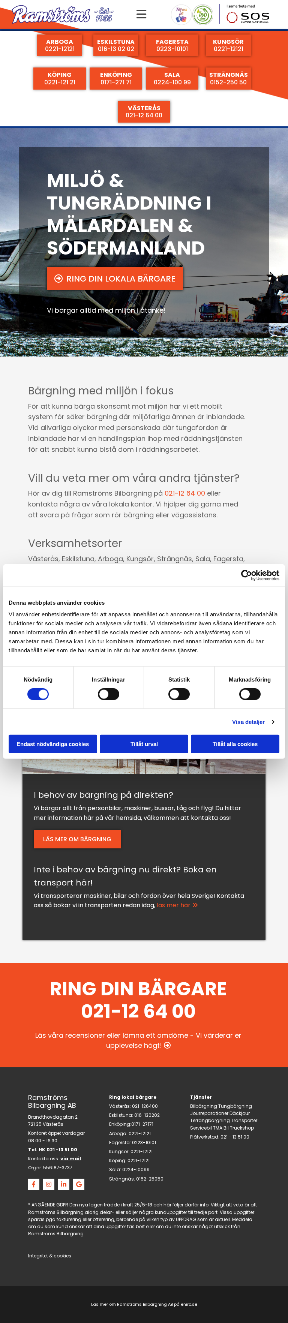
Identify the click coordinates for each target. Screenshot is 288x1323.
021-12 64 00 (185, 493)
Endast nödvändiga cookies (52, 744)
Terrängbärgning (210, 1120)
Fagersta (119, 1142)
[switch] (108, 694)
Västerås (119, 1106)
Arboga (117, 1133)
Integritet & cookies (49, 1256)
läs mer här (177, 905)
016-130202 (147, 1115)
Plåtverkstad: (204, 1137)
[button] (141, 14)
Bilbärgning (203, 1106)
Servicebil (201, 1128)
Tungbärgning (235, 1106)
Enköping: (120, 1124)
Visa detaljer (248, 721)
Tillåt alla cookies (235, 744)
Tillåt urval (144, 744)
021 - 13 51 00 (234, 1137)
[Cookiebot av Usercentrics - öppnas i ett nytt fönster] (246, 575)
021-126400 (145, 1106)
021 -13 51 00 (61, 1149)
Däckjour (240, 1113)
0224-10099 (136, 1169)
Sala (114, 1169)
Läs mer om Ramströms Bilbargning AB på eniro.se (144, 1304)
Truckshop (242, 1128)
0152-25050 (150, 1179)
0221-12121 (140, 1133)
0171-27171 (142, 1124)
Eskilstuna (120, 1115)
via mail (70, 1158)
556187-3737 (57, 1167)
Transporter (244, 1120)
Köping (117, 1160)
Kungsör (118, 1151)
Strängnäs (121, 1179)
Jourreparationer (209, 1113)
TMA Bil (221, 1128)
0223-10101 (144, 1142)
